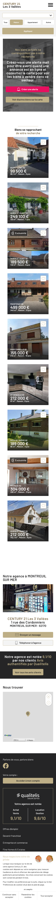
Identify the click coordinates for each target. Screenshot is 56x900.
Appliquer (28, 31)
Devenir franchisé (12, 835)
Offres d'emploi (10, 829)
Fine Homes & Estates (14, 849)
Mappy (30, 740)
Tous (5, 22)
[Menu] (50, 4)
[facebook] (6, 766)
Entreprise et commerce (15, 842)
